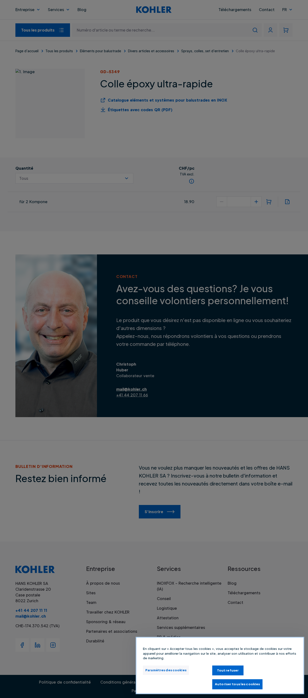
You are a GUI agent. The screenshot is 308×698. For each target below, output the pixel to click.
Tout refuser (228, 670)
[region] (220, 665)
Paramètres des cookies (165, 670)
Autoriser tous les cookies (237, 684)
